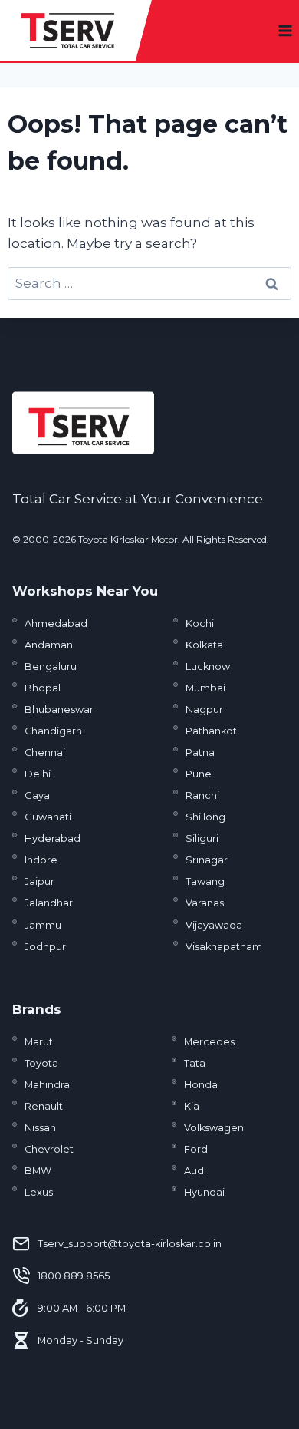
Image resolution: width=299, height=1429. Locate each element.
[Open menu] (285, 30)
